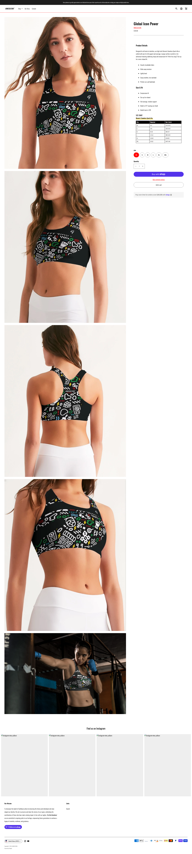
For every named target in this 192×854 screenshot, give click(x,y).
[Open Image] (65, 93)
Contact (34, 8)
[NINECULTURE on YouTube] (28, 841)
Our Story (27, 8)
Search (68, 809)
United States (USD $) (13, 841)
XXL (165, 155)
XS (136, 155)
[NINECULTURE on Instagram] (25, 841)
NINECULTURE (137, 27)
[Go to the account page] (181, 8)
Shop (19, 8)
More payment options (159, 179)
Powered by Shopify (8, 848)
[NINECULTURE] (10, 8)
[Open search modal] (176, 8)
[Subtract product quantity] (136, 166)
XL (159, 155)
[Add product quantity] (143, 166)
